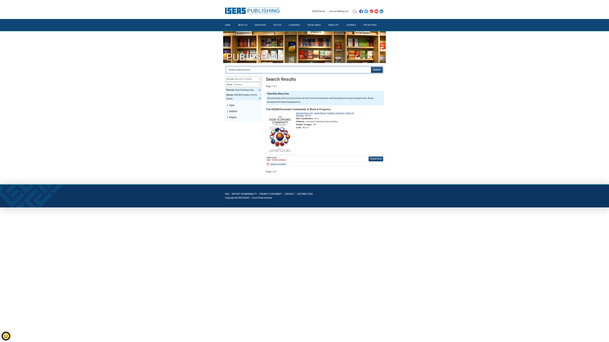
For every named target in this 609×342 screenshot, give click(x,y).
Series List (333, 25)
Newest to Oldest (243, 79)
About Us (242, 25)
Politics (277, 25)
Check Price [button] (376, 159)
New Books (260, 25)
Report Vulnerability (244, 194)
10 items (243, 84)
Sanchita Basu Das (304, 113)
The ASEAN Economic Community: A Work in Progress (298, 109)
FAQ (227, 194)
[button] (259, 90)
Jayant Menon (320, 113)
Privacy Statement (270, 194)
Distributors (305, 194)
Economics (294, 25)
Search (377, 69)
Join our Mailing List (338, 11)
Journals (351, 25)
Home (227, 25)
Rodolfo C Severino (335, 113)
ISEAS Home (318, 11)
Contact (290, 194)
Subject (233, 111)
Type (231, 105)
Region (233, 117)
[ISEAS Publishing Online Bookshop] (253, 10)
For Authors (369, 25)
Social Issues (314, 25)
